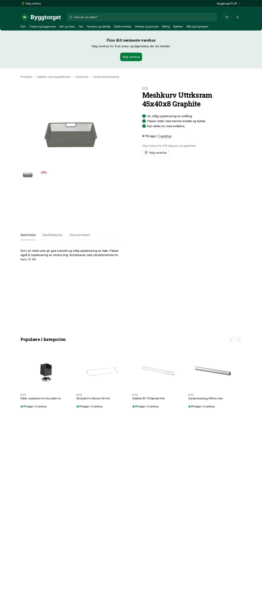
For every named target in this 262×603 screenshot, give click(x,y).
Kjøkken (178, 26)
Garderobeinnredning (106, 77)
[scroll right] (239, 339)
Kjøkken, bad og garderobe (53, 77)
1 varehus (164, 136)
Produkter (26, 77)
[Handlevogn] (227, 17)
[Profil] (238, 17)
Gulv (23, 26)
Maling (166, 26)
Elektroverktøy (122, 26)
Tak (80, 26)
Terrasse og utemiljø (98, 26)
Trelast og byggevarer (42, 26)
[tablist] (70, 235)
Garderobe (81, 77)
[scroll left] (231, 339)
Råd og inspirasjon (197, 26)
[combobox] (142, 17)
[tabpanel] (70, 253)
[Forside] (40, 17)
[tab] (28, 235)
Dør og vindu (67, 26)
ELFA (145, 88)
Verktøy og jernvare (147, 26)
